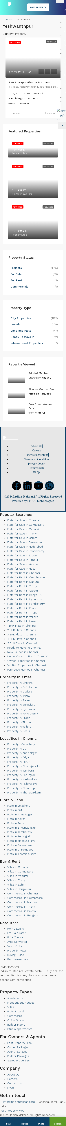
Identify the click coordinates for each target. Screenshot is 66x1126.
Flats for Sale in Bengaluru (24, 542)
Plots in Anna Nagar (19, 814)
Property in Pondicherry (22, 713)
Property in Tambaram (21, 770)
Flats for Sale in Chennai (23, 520)
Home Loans (15, 928)
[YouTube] (7, 987)
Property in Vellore (19, 726)
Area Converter (17, 941)
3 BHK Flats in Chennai (21, 634)
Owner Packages (18, 1047)
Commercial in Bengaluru (23, 915)
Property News (17, 950)
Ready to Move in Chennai (24, 647)
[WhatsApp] (10, 987)
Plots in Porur (16, 823)
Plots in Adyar (16, 819)
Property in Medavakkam (23, 779)
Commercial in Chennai (22, 893)
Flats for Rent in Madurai (23, 581)
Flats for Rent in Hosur (22, 621)
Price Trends (15, 937)
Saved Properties (18, 1060)
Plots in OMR (15, 810)
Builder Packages (18, 1056)
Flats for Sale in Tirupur (22, 560)
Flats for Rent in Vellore (22, 617)
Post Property (38, 7)
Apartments (15, 998)
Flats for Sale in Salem (22, 538)
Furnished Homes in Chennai (26, 669)
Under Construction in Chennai (27, 656)
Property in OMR (17, 748)
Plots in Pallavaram (19, 845)
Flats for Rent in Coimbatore (26, 577)
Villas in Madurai (17, 876)
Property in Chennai (20, 682)
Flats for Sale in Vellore (22, 564)
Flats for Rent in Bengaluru (24, 595)
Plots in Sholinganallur (21, 827)
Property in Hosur (18, 731)
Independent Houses (20, 1002)
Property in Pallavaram (22, 783)
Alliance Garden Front (42, 389)
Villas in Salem (16, 884)
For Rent (16, 280)
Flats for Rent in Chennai (23, 573)
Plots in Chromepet (20, 849)
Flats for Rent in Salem (22, 590)
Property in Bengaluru (21, 704)
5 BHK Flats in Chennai (22, 643)
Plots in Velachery (18, 805)
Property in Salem (19, 700)
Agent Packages (17, 1051)
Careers (12, 1079)
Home (9, 19)
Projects (16, 268)
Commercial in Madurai (22, 902)
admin (16, 113)
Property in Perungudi (21, 775)
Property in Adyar (18, 757)
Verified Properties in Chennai (26, 665)
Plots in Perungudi (18, 836)
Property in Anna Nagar (22, 753)
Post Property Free (19, 1043)
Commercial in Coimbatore (25, 898)
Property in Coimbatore (22, 687)
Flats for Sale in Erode (22, 555)
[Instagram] (13, 987)
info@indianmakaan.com (18, 1102)
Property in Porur (18, 761)
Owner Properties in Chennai (26, 661)
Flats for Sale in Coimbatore (25, 524)
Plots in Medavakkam (21, 840)
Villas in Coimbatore (20, 871)
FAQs (10, 1087)
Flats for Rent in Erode (22, 608)
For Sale (16, 274)
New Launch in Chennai (22, 652)
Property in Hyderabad (21, 709)
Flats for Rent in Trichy (22, 586)
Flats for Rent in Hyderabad (25, 599)
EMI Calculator (16, 933)
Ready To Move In (22, 337)
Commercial (15, 1016)
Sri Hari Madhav (38, 373)
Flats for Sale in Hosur (22, 568)
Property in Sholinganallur (24, 766)
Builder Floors (16, 1024)
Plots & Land (15, 1011)
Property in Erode (18, 718)
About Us (13, 1074)
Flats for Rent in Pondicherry (26, 603)
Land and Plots (21, 330)
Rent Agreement (18, 959)
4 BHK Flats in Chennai (21, 639)
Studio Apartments (19, 1029)
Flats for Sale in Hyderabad (25, 546)
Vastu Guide (15, 946)
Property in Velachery (21, 744)
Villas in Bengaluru (19, 889)
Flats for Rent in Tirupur (23, 612)
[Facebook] (16, 485)
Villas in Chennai (17, 867)
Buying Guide (15, 955)
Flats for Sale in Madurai (23, 529)
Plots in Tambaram (19, 832)
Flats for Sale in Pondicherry (25, 551)
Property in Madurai (19, 691)
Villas (10, 1007)
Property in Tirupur (19, 722)
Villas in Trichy (16, 880)
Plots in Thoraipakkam (21, 854)
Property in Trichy (18, 696)
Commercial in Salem (21, 911)
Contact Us (14, 1083)
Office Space (15, 1020)
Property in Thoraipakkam (24, 792)
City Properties (21, 318)
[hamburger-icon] (60, 1)
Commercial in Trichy (21, 906)
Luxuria (16, 324)
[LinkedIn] (4, 987)
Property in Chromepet (22, 788)
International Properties (27, 343)
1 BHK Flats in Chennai (21, 625)
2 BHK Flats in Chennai (21, 630)
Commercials (19, 286)
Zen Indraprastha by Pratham (29, 82)
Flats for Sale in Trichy (22, 533)
